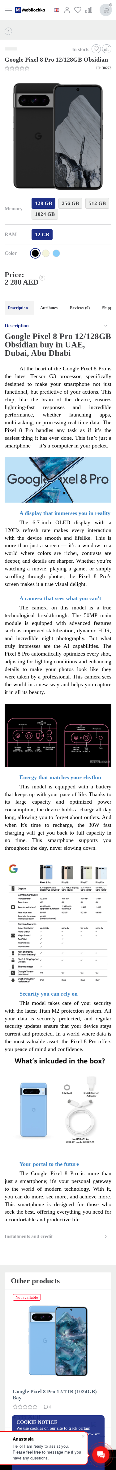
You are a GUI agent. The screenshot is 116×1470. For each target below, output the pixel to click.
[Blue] (56, 253)
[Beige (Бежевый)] (45, 253)
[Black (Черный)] (35, 253)
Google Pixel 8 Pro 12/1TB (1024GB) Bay (55, 1395)
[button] (57, 137)
